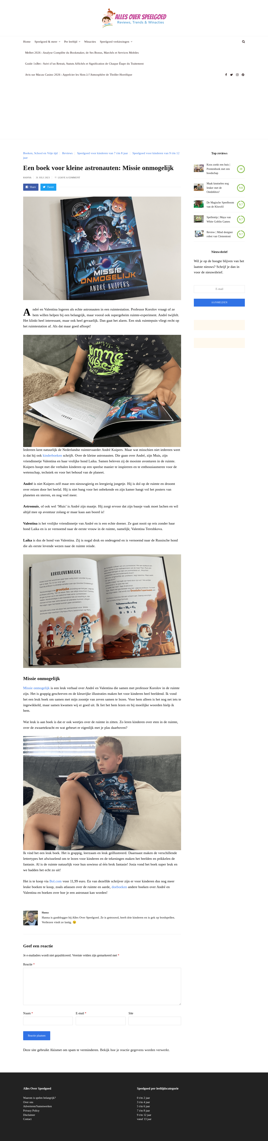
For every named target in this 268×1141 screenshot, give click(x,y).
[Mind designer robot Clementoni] (199, 234)
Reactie (29, 964)
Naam (28, 1013)
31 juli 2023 (43, 177)
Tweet (50, 187)
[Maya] (199, 219)
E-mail (81, 1013)
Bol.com (55, 881)
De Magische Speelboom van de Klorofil (220, 204)
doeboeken (119, 887)
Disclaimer (29, 1114)
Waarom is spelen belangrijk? (39, 1097)
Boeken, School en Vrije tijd (40, 153)
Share (32, 187)
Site (131, 1013)
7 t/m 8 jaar (143, 1110)
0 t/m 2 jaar (143, 1097)
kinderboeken (52, 455)
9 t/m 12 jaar (144, 1114)
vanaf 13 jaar (144, 1119)
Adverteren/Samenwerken (37, 1106)
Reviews (67, 153)
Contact (27, 1119)
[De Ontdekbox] (199, 187)
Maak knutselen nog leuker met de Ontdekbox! (218, 187)
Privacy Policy (31, 1110)
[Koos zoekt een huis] (199, 169)
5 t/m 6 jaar (143, 1106)
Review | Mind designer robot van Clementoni (220, 234)
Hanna (27, 177)
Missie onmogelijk (36, 688)
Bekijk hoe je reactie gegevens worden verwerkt (134, 1050)
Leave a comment (69, 177)
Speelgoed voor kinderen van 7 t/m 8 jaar (102, 153)
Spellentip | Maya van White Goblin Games (219, 219)
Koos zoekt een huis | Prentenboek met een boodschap (218, 169)
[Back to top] (255, 1129)
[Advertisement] (134, 109)
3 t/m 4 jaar (143, 1102)
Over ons (28, 1102)
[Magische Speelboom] (199, 204)
